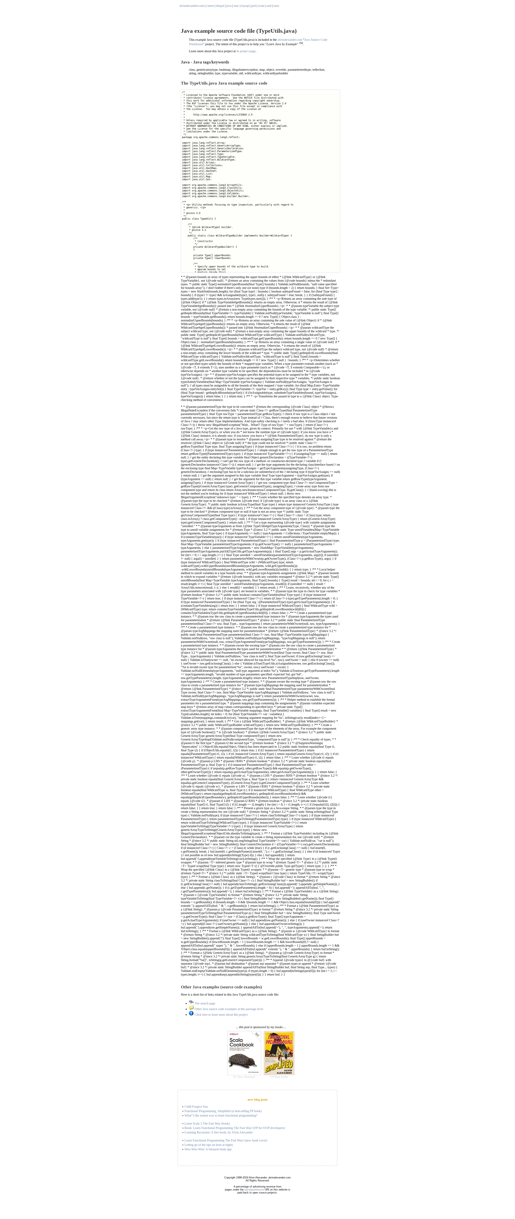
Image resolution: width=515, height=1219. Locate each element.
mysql (245, 5)
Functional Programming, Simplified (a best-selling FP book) (223, 1111)
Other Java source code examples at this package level (228, 1009)
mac (236, 5)
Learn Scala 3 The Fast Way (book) (207, 1123)
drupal (220, 5)
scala (261, 5)
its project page (245, 51)
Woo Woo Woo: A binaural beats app (208, 1149)
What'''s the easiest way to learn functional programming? (220, 1115)
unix (276, 5)
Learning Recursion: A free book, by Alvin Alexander (218, 1132)
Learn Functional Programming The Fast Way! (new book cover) (225, 1140)
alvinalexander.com (191, 5)
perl (253, 5)
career (210, 5)
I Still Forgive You (196, 1106)
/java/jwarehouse (254, 1189)
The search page (204, 1003)
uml (269, 5)
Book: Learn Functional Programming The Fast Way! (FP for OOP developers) (234, 1128)
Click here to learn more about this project (221, 1014)
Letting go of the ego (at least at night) (208, 1144)
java (229, 5)
